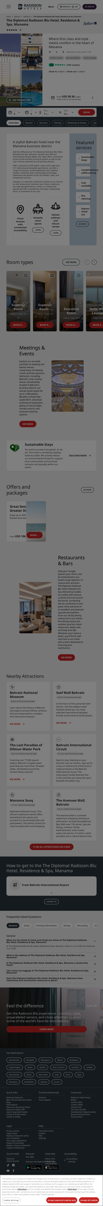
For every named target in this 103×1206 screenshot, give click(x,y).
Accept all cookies (89, 1200)
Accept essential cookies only (62, 1200)
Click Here (22, 1189)
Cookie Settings (11, 1200)
